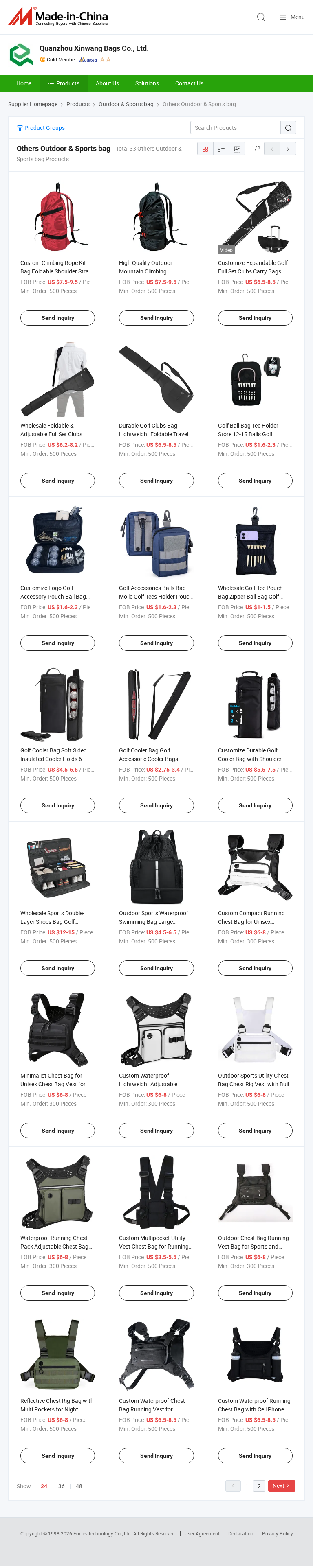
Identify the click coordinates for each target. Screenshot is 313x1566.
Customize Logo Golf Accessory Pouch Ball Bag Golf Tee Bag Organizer (53, 596)
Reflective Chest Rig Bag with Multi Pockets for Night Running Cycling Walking (57, 1409)
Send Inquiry (58, 318)
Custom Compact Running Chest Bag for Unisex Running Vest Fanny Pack (251, 921)
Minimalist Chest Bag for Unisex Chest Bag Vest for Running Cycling (53, 1084)
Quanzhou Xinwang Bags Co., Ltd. (94, 48)
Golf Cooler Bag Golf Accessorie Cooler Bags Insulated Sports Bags (148, 758)
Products (67, 83)
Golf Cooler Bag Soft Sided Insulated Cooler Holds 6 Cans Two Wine (53, 758)
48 (79, 1486)
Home (23, 83)
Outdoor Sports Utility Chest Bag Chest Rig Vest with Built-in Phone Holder (255, 1084)
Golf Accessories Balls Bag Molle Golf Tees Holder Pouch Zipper (155, 596)
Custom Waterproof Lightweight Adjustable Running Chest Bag (148, 1084)
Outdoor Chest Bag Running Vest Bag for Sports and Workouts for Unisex (253, 1246)
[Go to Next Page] (288, 148)
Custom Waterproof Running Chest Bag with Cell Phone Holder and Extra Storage (254, 1409)
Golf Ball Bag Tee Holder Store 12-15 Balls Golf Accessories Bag (248, 434)
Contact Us (189, 83)
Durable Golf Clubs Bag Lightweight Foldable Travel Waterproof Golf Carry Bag (153, 434)
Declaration (240, 1533)
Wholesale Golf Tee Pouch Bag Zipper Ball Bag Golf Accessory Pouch (250, 596)
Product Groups (44, 127)
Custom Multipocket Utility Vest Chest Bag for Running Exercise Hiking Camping (154, 1246)
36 (61, 1486)
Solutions (147, 83)
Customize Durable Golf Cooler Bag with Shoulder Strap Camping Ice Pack (250, 758)
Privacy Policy (277, 1533)
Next (278, 1485)
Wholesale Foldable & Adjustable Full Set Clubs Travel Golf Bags (51, 434)
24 (44, 1486)
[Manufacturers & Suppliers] (59, 16)
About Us (107, 83)
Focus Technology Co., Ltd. (103, 1533)
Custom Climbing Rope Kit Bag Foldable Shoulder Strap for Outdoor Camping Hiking (56, 271)
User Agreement (202, 1533)
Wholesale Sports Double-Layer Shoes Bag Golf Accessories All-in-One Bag (53, 921)
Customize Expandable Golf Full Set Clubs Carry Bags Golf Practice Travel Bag (253, 271)
